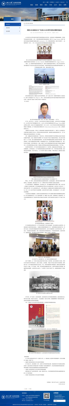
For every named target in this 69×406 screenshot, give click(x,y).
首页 (44, 2)
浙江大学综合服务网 (58, 395)
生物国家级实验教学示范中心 (59, 396)
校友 (28, 23)
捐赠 (47, 2)
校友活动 (31, 23)
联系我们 (52, 2)
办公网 (57, 2)
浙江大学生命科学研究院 (58, 398)
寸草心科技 (40, 404)
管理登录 (44, 404)
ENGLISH (62, 2)
